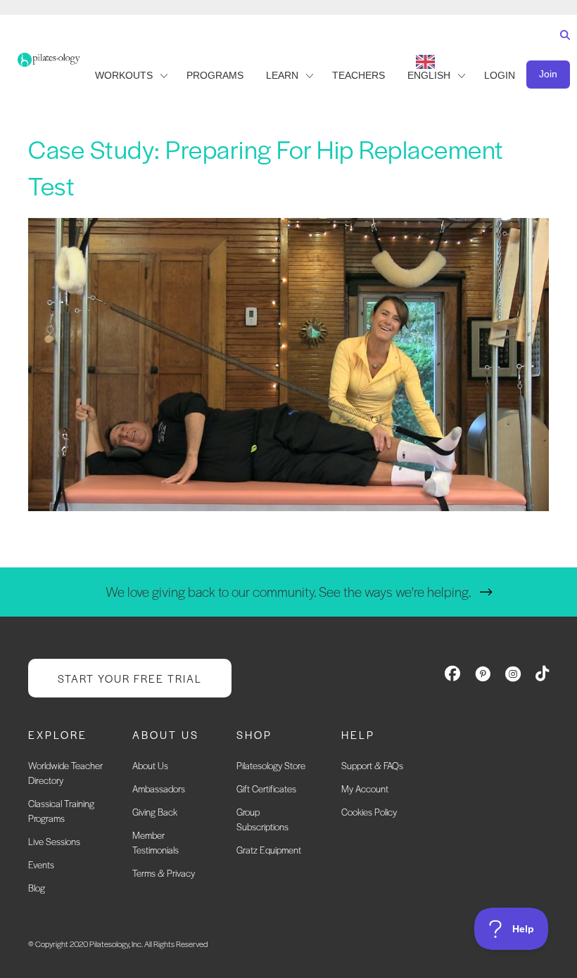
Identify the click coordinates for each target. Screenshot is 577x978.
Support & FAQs (372, 765)
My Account (364, 788)
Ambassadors (158, 788)
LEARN (282, 75)
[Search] (562, 48)
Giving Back (154, 811)
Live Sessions (54, 841)
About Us (150, 765)
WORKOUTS (124, 75)
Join (548, 73)
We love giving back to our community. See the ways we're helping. (288, 591)
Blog (36, 887)
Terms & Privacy (163, 873)
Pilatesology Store (270, 765)
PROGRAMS (214, 75)
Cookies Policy (369, 811)
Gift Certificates (266, 788)
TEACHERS (358, 75)
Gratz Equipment (268, 849)
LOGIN (499, 75)
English (428, 75)
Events (41, 864)
